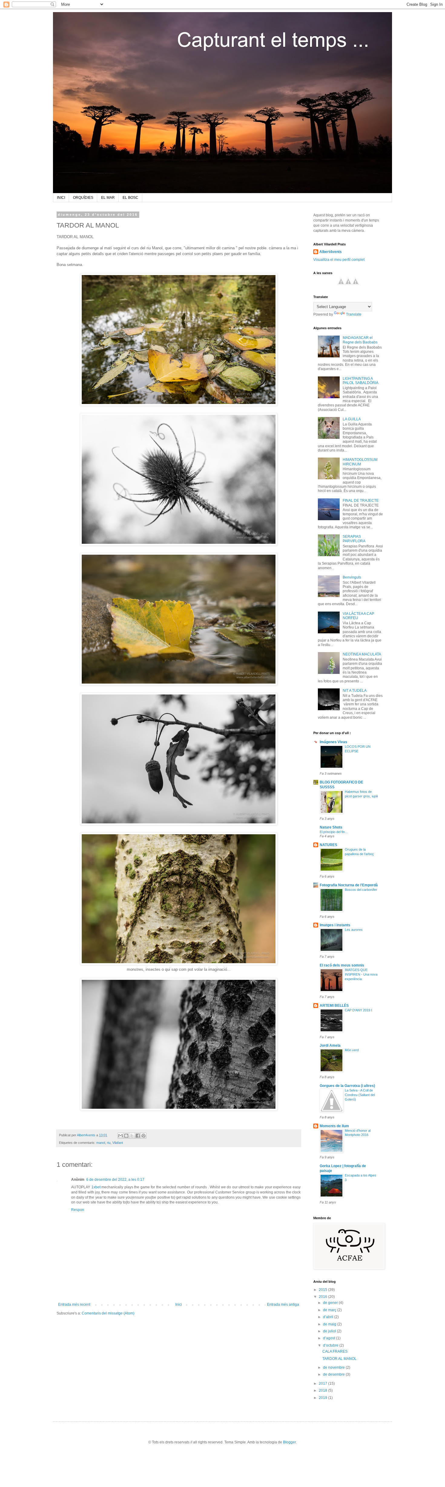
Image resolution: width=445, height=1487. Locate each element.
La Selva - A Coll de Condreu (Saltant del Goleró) (360, 1094)
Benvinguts (352, 577)
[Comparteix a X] (132, 1136)
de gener (331, 1303)
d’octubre (331, 1345)
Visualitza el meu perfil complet (338, 260)
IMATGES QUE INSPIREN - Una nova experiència (361, 974)
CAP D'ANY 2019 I (358, 1010)
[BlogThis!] (126, 1136)
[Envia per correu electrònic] (120, 1136)
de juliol (330, 1331)
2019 (323, 1398)
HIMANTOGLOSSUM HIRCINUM (360, 462)
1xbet (96, 1187)
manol (100, 1142)
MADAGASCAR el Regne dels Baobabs (360, 340)
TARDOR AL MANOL (339, 1359)
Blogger (289, 1442)
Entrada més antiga (283, 1304)
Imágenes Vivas (333, 742)
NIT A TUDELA (355, 690)
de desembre (334, 1374)
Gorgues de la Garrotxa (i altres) (347, 1086)
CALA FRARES (335, 1351)
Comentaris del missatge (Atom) (108, 1313)
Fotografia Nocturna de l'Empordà (349, 885)
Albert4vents (330, 252)
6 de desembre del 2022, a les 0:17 (115, 1179)
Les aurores (354, 929)
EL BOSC (130, 197)
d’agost (329, 1338)
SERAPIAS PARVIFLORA (354, 538)
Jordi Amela (330, 1045)
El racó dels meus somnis (342, 965)
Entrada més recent (74, 1304)
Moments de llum (334, 1126)
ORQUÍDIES (83, 197)
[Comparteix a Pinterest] (143, 1136)
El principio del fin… (334, 832)
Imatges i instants (335, 925)
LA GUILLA (352, 419)
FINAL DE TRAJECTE (361, 500)
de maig (330, 1324)
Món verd (352, 1050)
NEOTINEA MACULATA (362, 654)
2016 (323, 1297)
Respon (77, 1210)
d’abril (328, 1317)
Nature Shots (331, 827)
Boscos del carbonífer (361, 889)
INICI (61, 197)
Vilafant (117, 1142)
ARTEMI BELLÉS (334, 1005)
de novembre (334, 1367)
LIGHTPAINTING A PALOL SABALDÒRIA (360, 380)
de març (330, 1310)
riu (108, 1142)
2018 (323, 1390)
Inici (178, 1304)
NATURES (328, 845)
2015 (323, 1290)
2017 (323, 1383)
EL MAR (108, 197)
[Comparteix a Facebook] (138, 1136)
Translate (353, 314)
